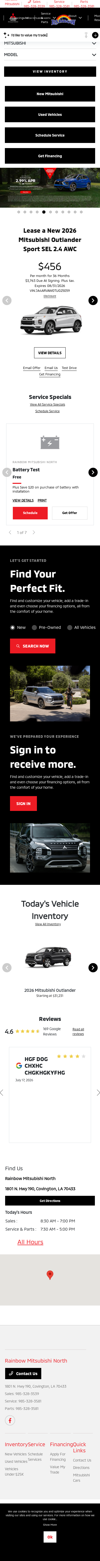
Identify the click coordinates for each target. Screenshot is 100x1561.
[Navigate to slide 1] (18, 212)
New (21, 629)
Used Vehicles (16, 1464)
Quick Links (79, 1449)
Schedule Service (47, 413)
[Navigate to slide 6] (50, 212)
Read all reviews (78, 1034)
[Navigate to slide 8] (63, 212)
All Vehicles (85, 629)
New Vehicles (16, 1456)
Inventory (16, 1446)
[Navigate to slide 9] (69, 212)
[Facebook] (10, 1423)
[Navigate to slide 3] (31, 212)
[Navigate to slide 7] (56, 212)
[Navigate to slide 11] (81, 212)
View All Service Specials (47, 406)
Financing (61, 1446)
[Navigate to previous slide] (4, 188)
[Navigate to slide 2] (25, 212)
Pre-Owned (50, 629)
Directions (81, 1470)
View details (67, 355)
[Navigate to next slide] (96, 188)
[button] (50, 1277)
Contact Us (26, 1375)
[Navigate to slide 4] (37, 212)
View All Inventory (48, 926)
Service (36, 1446)
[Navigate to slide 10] (75, 212)
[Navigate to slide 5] (44, 212)
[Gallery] (50, 188)
